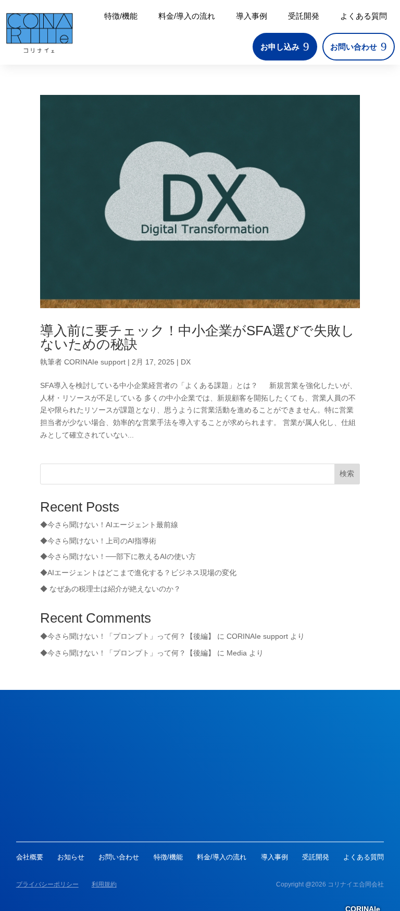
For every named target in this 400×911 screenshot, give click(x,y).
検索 (347, 473)
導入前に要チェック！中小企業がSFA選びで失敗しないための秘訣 (197, 337)
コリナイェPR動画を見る (199, 763)
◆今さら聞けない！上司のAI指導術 (98, 541)
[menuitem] (120, 16)
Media (237, 653)
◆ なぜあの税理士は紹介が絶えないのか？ (110, 589)
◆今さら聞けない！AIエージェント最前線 (109, 524)
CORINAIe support (95, 362)
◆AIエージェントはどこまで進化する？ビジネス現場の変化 (138, 572)
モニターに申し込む (200, 810)
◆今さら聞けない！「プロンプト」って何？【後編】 (127, 636)
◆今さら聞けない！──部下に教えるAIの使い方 (118, 556)
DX (186, 362)
